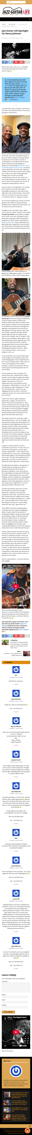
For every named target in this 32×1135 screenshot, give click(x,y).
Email (3, 1000)
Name (4, 995)
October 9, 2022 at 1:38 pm (16, 677)
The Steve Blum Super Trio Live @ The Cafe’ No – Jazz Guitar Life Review (20, 1102)
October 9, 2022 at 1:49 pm (16, 762)
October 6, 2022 (7, 38)
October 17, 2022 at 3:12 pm (16, 868)
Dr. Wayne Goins (18, 38)
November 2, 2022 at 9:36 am (16, 901)
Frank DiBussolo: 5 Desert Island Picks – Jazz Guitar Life (20, 1109)
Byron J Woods (16, 726)
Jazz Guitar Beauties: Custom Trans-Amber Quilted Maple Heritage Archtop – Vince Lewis (19, 1117)
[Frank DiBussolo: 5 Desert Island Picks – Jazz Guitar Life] (7, 1109)
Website (4, 1005)
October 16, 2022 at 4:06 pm (16, 840)
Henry (7, 612)
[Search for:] (16, 2)
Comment (5, 981)
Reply (16, 684)
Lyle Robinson (16, 699)
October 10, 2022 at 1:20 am (16, 793)
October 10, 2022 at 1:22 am (16, 701)
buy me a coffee (18, 97)
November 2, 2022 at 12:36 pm (16, 948)
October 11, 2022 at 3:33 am (16, 728)
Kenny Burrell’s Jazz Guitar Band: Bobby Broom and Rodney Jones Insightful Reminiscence (20, 1095)
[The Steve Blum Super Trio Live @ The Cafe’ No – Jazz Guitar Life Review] (7, 1102)
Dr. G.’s (20, 67)
